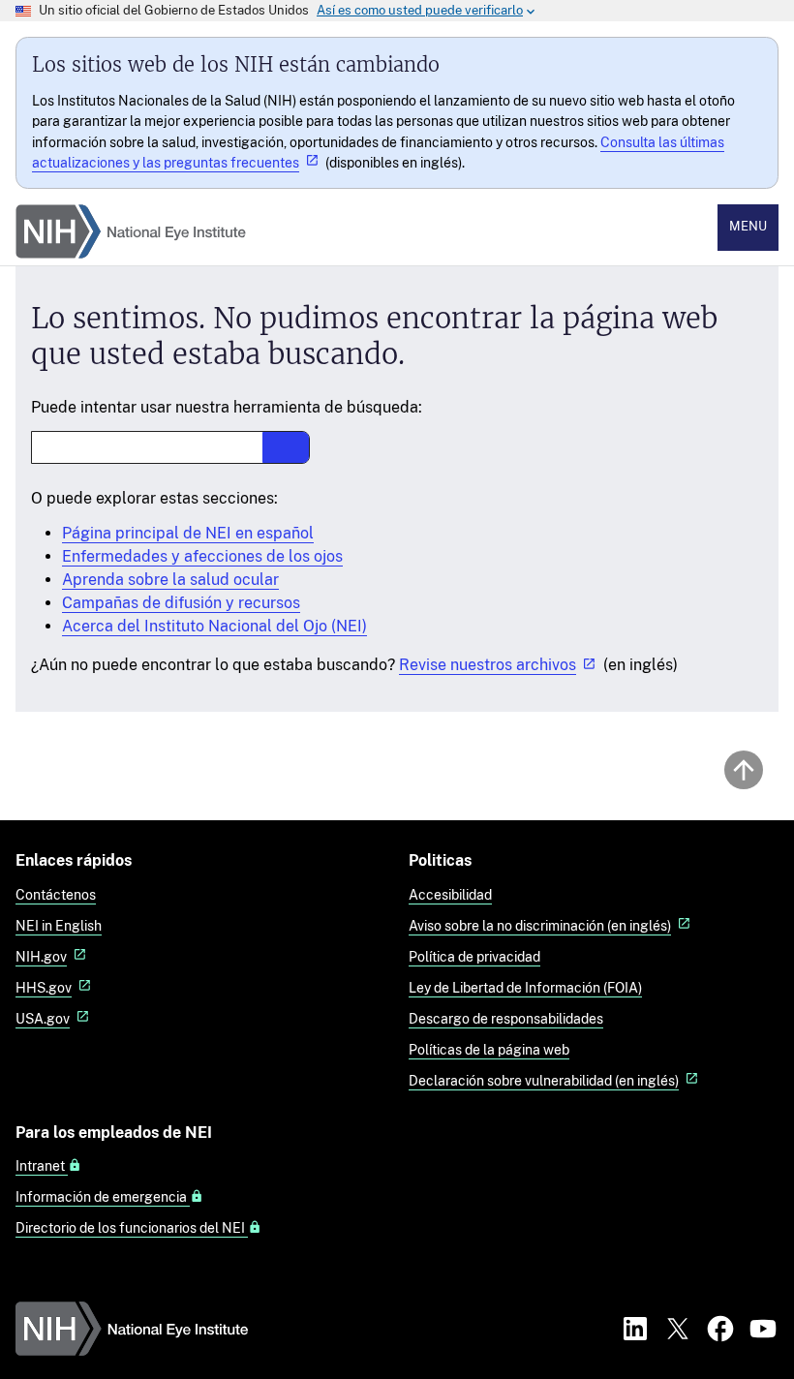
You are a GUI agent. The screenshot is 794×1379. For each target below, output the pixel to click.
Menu (748, 226)
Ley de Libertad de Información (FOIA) (525, 987)
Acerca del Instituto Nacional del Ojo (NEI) (214, 626)
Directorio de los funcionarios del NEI (131, 1228)
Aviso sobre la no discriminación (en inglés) (540, 925)
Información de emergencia (102, 1197)
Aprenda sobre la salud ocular (170, 579)
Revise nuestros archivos (487, 665)
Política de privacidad (474, 956)
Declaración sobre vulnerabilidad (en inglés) (544, 1080)
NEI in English (58, 925)
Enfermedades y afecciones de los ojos (202, 556)
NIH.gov (41, 956)
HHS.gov (43, 987)
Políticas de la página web (489, 1049)
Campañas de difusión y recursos (181, 603)
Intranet (41, 1166)
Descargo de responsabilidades (506, 1018)
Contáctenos (55, 894)
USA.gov (42, 1018)
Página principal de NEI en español (188, 533)
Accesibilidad (450, 894)
